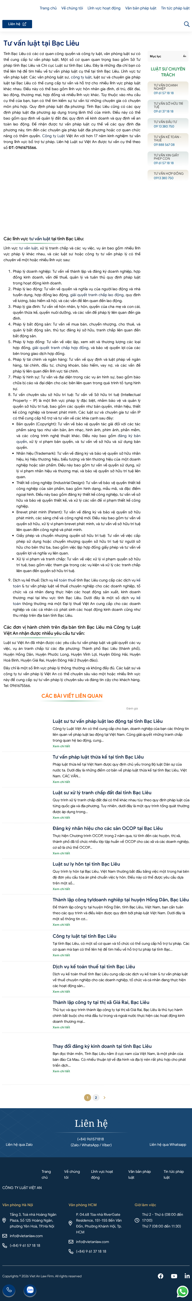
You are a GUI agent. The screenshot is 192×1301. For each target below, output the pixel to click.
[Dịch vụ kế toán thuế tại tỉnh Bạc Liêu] (25, 979)
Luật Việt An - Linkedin (187, 1276)
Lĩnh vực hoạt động (104, 8)
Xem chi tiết (61, 746)
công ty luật (81, 77)
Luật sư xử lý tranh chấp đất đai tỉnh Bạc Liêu (102, 793)
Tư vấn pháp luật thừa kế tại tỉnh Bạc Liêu (98, 757)
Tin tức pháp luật (175, 8)
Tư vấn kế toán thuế (168, 140)
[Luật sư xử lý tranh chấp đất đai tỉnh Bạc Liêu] (25, 805)
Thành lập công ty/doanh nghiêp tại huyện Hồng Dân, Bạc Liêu (121, 900)
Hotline (8, 1290)
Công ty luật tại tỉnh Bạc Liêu (84, 936)
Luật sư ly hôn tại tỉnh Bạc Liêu (86, 864)
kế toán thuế (65, 580)
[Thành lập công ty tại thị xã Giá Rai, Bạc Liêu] (25, 1015)
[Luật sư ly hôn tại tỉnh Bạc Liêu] (25, 876)
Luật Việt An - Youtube (174, 1276)
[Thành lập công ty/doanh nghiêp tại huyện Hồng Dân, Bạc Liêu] (25, 912)
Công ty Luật (53, 136)
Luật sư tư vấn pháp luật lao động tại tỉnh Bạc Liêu (108, 721)
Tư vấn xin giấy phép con (168, 158)
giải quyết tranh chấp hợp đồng (60, 347)
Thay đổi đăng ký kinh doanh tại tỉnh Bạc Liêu (102, 1046)
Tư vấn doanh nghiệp (168, 88)
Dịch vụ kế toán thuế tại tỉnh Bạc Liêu (94, 967)
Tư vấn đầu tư (168, 124)
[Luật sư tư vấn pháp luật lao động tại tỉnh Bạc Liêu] (25, 733)
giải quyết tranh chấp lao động (97, 295)
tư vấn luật (39, 238)
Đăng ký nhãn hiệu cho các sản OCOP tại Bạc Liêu (108, 828)
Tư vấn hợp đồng (168, 175)
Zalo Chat (30, 1290)
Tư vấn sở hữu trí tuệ (168, 107)
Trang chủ (48, 8)
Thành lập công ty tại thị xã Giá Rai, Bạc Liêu (101, 1002)
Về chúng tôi (72, 8)
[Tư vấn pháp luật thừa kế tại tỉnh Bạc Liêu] (25, 769)
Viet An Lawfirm (161, 24)
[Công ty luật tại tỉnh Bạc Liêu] (25, 946)
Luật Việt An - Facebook (160, 1276)
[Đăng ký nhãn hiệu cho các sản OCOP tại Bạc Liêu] (25, 841)
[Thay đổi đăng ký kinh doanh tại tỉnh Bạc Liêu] (25, 1058)
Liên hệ (17, 24)
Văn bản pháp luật (140, 8)
